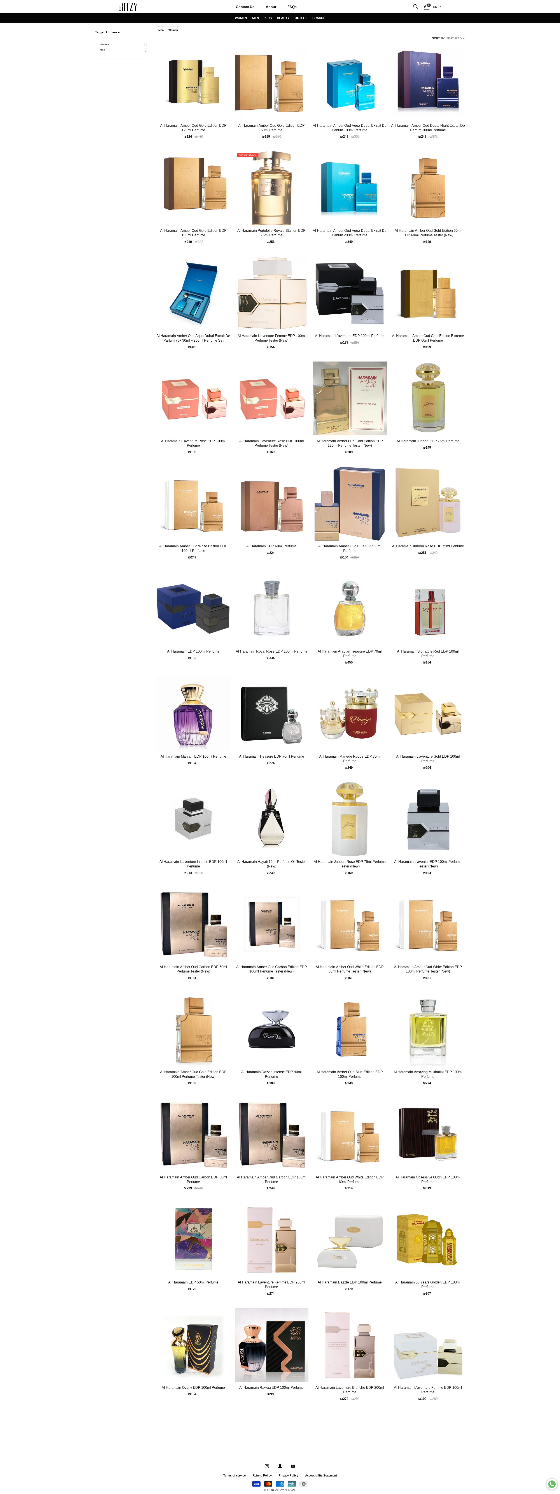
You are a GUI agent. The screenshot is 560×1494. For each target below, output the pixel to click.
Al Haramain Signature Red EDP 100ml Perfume (428, 654)
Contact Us (245, 6)
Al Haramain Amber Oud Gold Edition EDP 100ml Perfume (193, 233)
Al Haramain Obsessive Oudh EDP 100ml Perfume (428, 1180)
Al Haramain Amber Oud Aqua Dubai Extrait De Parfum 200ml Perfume (350, 233)
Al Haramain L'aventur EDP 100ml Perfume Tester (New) (428, 864)
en (435, 7)
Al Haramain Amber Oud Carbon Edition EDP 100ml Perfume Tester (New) (271, 970)
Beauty (283, 18)
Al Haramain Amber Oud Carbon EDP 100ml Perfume (271, 1180)
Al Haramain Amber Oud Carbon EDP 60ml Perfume (193, 1180)
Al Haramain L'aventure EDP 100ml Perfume (349, 336)
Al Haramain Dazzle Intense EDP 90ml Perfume (271, 1075)
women (104, 44)
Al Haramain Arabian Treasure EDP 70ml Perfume (350, 654)
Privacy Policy (288, 1475)
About (271, 6)
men (102, 50)
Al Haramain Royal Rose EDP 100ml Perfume (271, 651)
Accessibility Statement (321, 1475)
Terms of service (234, 1475)
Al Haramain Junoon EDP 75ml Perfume (428, 441)
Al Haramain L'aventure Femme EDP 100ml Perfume (428, 1390)
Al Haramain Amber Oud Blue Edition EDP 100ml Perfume (350, 1075)
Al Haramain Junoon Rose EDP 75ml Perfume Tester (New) (350, 864)
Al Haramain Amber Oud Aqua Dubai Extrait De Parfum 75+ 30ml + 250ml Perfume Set (193, 338)
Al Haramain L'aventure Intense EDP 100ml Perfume (193, 864)
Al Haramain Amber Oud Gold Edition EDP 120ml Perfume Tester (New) (350, 444)
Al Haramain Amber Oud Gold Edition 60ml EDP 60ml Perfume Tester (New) (428, 233)
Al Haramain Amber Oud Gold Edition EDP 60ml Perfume (271, 128)
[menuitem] (245, 7)
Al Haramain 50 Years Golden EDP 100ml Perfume (427, 1285)
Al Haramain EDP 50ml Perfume (193, 1282)
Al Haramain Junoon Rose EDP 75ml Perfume (428, 546)
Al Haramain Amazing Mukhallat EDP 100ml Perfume (428, 1075)
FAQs (292, 6)
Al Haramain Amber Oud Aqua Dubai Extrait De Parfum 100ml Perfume (350, 128)
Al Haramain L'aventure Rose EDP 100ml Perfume (193, 444)
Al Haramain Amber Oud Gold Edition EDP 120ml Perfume (193, 128)
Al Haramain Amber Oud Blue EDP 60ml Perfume (349, 549)
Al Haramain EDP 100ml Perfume (193, 651)
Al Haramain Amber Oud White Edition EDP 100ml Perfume (193, 549)
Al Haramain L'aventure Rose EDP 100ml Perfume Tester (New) (271, 444)
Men (255, 18)
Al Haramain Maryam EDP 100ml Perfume (193, 756)
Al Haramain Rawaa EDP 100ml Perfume (271, 1388)
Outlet (301, 18)
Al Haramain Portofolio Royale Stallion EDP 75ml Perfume (271, 233)
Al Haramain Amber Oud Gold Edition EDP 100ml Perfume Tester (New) (193, 1075)
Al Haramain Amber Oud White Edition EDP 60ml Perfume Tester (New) (350, 970)
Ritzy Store (285, 1490)
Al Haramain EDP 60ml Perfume (271, 546)
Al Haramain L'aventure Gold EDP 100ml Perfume (428, 759)
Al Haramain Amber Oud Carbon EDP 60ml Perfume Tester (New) (193, 970)
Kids (268, 18)
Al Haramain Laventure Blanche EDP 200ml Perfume (349, 1390)
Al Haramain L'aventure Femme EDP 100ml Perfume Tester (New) (272, 338)
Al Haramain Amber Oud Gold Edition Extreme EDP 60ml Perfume (428, 338)
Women (241, 18)
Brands (318, 18)
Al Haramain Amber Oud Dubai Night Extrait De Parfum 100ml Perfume (428, 128)
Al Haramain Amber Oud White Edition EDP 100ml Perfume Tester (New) (428, 970)
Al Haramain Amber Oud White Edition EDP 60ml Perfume (350, 1180)
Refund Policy (262, 1475)
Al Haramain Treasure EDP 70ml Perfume (271, 756)
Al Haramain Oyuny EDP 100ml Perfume (193, 1388)
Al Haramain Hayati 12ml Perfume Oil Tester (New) (271, 864)
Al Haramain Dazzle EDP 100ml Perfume (350, 1282)
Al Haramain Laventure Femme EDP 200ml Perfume (271, 1285)
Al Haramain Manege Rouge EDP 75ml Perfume (349, 759)
